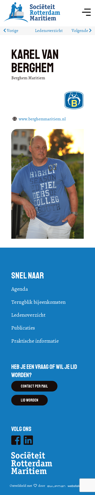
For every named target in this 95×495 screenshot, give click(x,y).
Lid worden (29, 400)
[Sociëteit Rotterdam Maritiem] (31, 12)
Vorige (12, 31)
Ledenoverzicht (49, 31)
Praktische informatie (35, 340)
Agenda (19, 288)
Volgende (80, 31)
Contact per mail (34, 386)
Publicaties (23, 327)
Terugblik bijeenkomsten (38, 302)
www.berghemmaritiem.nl (42, 119)
